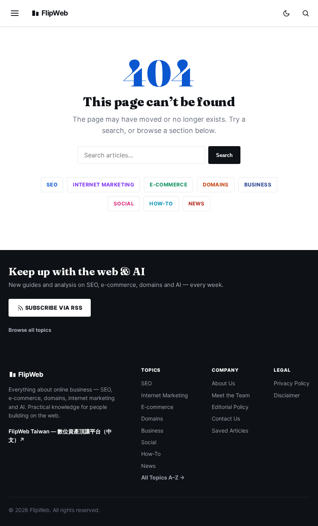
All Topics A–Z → (163, 477)
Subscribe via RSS (53, 307)
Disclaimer (287, 395)
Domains (216, 184)
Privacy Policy (291, 383)
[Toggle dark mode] (286, 13)
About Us (223, 383)
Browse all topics (30, 330)
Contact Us (226, 418)
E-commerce (168, 184)
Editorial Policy (230, 407)
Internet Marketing (103, 184)
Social (124, 203)
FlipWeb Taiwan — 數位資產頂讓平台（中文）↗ (60, 435)
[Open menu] (15, 13)
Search (224, 155)
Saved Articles (230, 430)
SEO (52, 184)
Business (257, 184)
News (196, 203)
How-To (161, 203)
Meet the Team (231, 395)
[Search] (305, 13)
